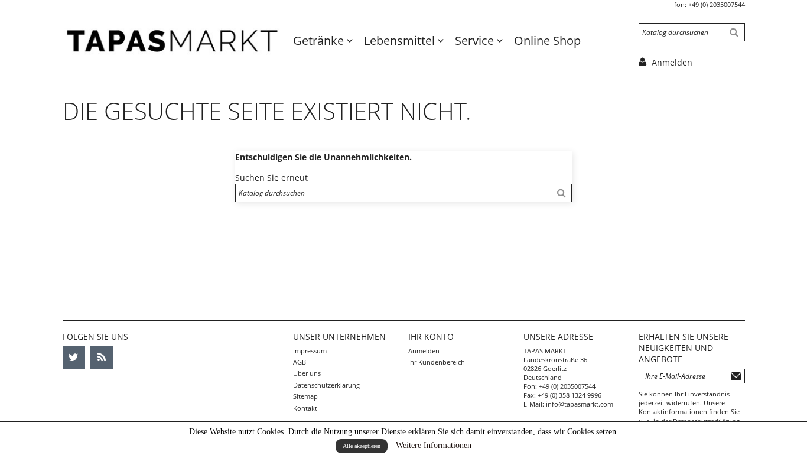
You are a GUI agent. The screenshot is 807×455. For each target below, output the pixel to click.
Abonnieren (736, 376)
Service (476, 40)
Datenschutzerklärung (326, 385)
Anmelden (424, 350)
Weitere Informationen (433, 445)
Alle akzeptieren (361, 446)
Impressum (310, 350)
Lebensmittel (401, 40)
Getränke (320, 40)
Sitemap (305, 396)
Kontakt (305, 408)
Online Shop (547, 40)
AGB (299, 362)
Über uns (307, 373)
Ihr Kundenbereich (436, 362)
